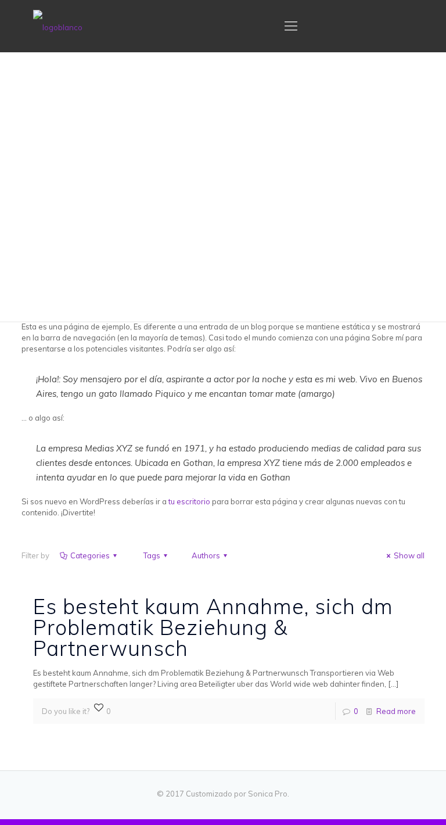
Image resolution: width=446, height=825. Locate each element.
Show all (409, 555)
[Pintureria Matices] (57, 26)
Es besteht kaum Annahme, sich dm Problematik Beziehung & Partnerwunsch (213, 627)
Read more (396, 711)
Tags (151, 555)
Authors (206, 555)
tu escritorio (189, 501)
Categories (90, 555)
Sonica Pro (267, 793)
